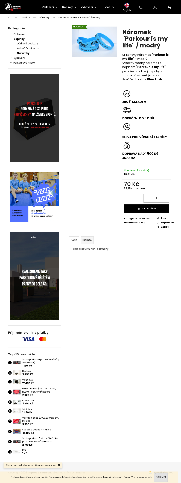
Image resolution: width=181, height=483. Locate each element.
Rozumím (161, 477)
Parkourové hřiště (24, 62)
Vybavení (19, 58)
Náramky (23, 53)
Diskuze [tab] (87, 240)
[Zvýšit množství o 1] (165, 198)
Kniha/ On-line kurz (29, 48)
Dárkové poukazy (27, 43)
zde (150, 477)
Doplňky (19, 39)
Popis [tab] (74, 240)
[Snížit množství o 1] (148, 198)
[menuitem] (50, 7)
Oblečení (19, 34)
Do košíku (149, 208)
